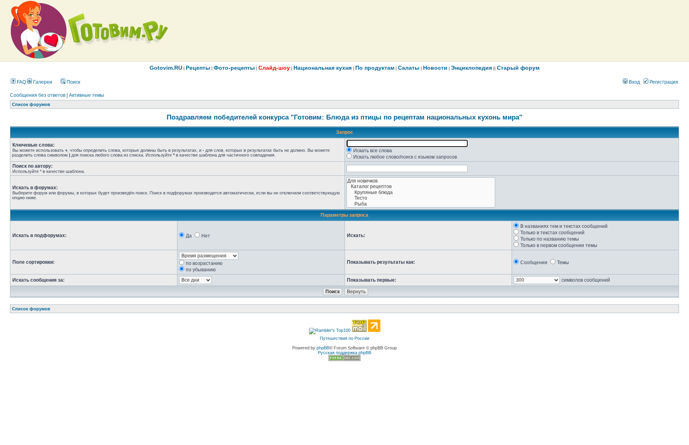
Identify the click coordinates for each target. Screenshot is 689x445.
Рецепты (198, 68)
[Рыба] (420, 204)
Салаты (408, 68)
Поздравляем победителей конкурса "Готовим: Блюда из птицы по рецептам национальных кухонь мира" (344, 117)
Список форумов (31, 104)
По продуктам (374, 68)
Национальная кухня (322, 68)
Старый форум (518, 68)
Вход (634, 82)
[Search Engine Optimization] (344, 359)
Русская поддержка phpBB (344, 352)
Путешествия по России (344, 338)
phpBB (323, 347)
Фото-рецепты (234, 68)
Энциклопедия (471, 68)
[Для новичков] (420, 181)
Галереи (42, 82)
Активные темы (86, 95)
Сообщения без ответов (37, 95)
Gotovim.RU (166, 68)
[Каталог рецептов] (420, 187)
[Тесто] (420, 198)
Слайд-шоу (274, 68)
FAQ (21, 82)
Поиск (72, 82)
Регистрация (663, 82)
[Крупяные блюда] (420, 193)
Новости (435, 68)
